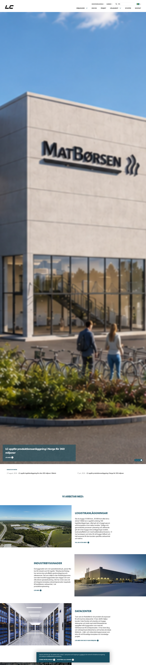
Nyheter (128, 8)
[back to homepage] (9, 7)
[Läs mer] (36, 526)
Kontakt (138, 8)
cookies (82, 654)
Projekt (103, 8)
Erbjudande (80, 8)
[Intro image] (73, 238)
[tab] (135, 460)
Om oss (94, 8)
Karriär (109, 4)
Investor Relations (97, 4)
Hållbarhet (114, 8)
